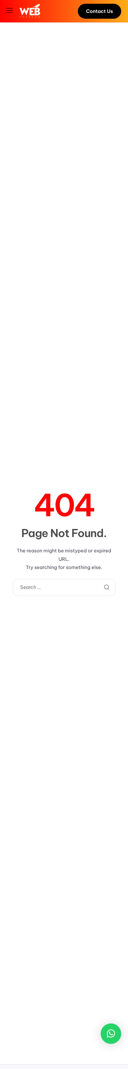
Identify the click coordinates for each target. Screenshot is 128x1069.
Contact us (99, 11)
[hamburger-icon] (10, 11)
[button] (111, 1033)
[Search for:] (64, 587)
